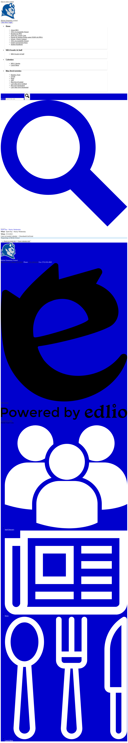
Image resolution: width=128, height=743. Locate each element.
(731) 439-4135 (33, 262)
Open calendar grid (24, 241)
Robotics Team (15, 75)
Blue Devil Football (17, 82)
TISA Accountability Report (20, 32)
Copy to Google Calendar (9, 236)
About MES (14, 30)
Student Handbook (17, 44)
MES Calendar (15, 63)
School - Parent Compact (19, 39)
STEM (13, 76)
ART (12, 80)
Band (12, 78)
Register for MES (16, 34)
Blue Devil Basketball (18, 85)
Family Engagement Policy (19, 43)
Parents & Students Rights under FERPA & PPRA (27, 37)
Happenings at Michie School (10, 238)
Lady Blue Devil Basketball (19, 87)
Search (3, 99)
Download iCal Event (26, 236)
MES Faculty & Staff (17, 54)
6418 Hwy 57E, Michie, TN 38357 (12, 262)
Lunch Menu (15, 65)
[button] (8, 26)
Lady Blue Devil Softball (19, 84)
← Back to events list (9, 241)
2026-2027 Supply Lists (18, 35)
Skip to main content (7, 2)
